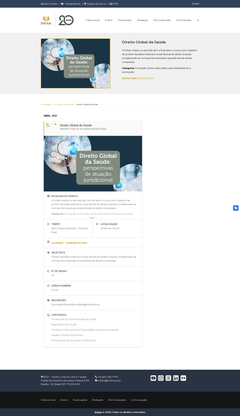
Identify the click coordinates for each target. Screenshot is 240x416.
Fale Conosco (50, 4)
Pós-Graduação (162, 20)
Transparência (72, 4)
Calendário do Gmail (76, 243)
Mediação (142, 20)
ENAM (195, 4)
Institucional (92, 20)
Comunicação (183, 20)
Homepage (46, 104)
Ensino (108, 20)
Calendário (57, 243)
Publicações (125, 20)
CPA (115, 4)
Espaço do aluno (96, 4)
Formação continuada (64, 104)
